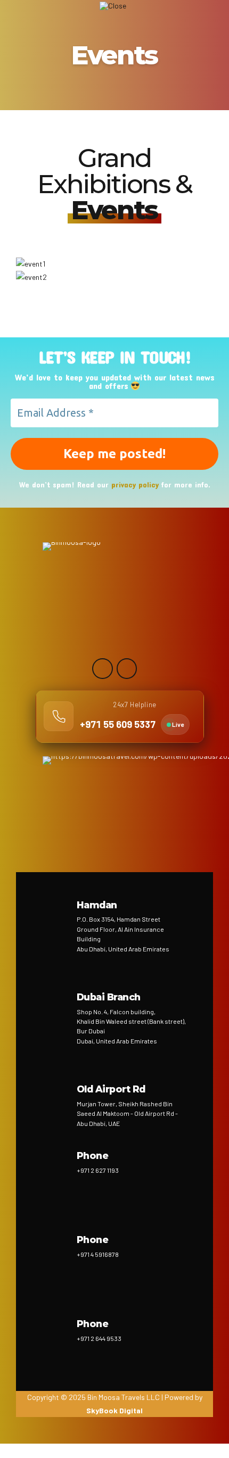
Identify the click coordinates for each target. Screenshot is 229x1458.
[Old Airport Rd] (56, 1101)
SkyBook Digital (114, 1410)
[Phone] (56, 1167)
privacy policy (135, 484)
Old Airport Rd (111, 1089)
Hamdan (97, 904)
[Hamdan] (56, 917)
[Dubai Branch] (56, 1009)
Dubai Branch (109, 997)
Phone (92, 1155)
